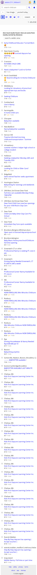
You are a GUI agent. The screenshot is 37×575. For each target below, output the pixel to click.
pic (9, 58)
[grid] (11, 17)
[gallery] (14, 17)
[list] (3, 17)
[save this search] (34, 7)
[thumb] (7, 17)
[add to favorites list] (2, 42)
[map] (18, 17)
